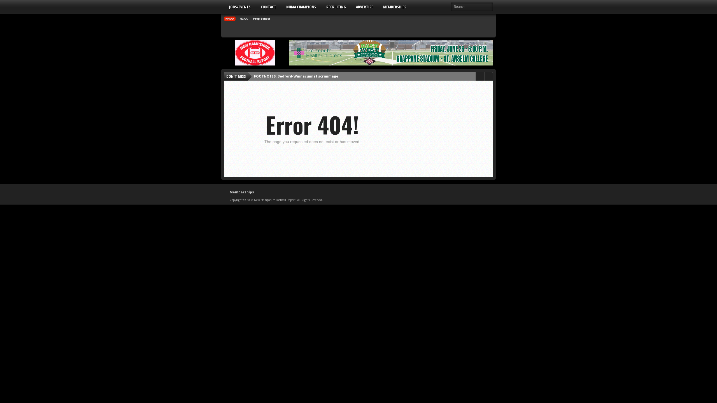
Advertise (364, 7)
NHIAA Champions (301, 7)
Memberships (394, 7)
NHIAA (229, 18)
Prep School (261, 18)
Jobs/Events (240, 7)
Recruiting (336, 7)
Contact (268, 7)
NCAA (244, 18)
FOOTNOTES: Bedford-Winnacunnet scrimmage (296, 76)
